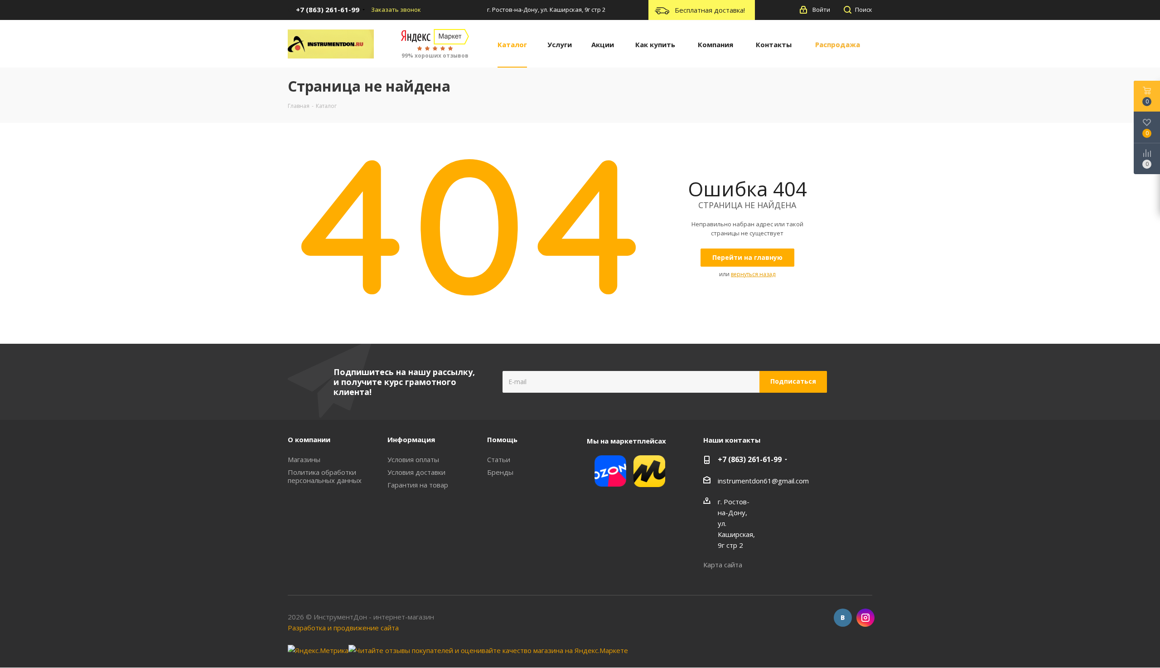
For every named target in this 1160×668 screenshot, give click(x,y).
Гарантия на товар (417, 484)
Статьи (498, 459)
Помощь (502, 439)
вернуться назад (753, 274)
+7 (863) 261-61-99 (750, 459)
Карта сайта (722, 564)
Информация (411, 439)
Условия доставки (416, 472)
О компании (309, 439)
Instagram (865, 618)
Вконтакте (843, 618)
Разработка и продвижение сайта (343, 627)
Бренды (500, 472)
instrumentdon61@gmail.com (763, 480)
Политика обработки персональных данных (325, 476)
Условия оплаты (413, 459)
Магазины (304, 459)
